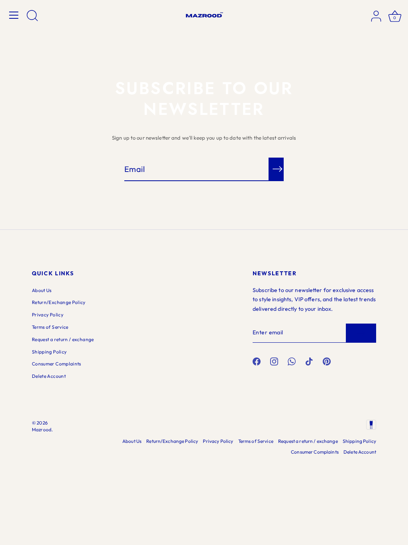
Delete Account (49, 376)
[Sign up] (361, 333)
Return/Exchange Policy (59, 302)
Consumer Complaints (56, 364)
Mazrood (41, 429)
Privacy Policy (47, 315)
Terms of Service (50, 327)
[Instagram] (274, 361)
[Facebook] (257, 361)
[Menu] (14, 15)
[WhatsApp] (292, 361)
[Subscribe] (277, 169)
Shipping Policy (49, 352)
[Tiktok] (309, 361)
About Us (42, 290)
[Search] (32, 16)
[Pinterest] (327, 361)
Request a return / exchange (63, 339)
